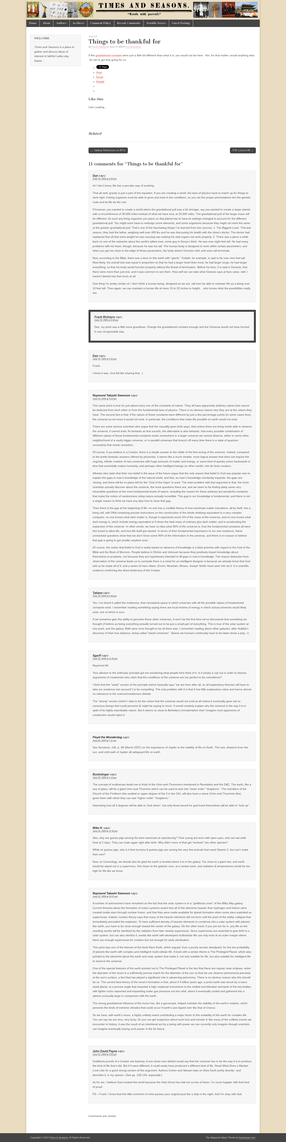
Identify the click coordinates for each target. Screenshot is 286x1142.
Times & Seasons (58, 1137)
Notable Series (156, 23)
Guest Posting (181, 23)
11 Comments (133, 46)
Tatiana (97, 592)
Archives (78, 23)
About (46, 23)
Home (33, 23)
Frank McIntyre (99, 46)
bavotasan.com (247, 1137)
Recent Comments (128, 23)
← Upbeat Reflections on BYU (108, 150)
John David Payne (105, 1051)
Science (93, 36)
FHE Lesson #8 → (242, 150)
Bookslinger (101, 774)
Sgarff (97, 655)
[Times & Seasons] (143, 10)
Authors (61, 23)
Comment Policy (100, 23)
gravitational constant (109, 55)
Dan (95, 175)
